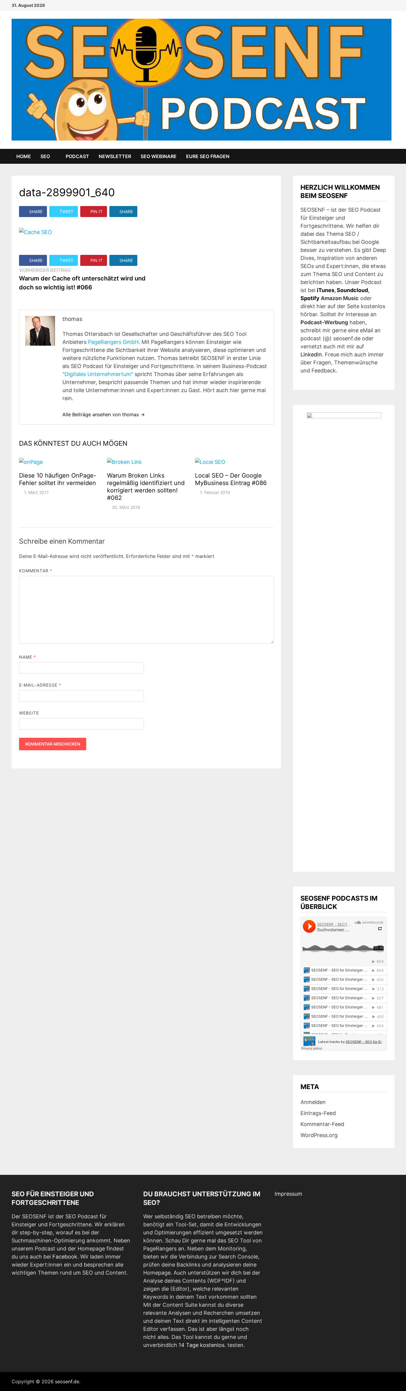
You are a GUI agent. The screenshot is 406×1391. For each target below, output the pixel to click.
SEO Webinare (159, 156)
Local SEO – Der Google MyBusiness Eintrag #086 (231, 479)
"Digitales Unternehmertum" (97, 374)
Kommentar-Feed (322, 1124)
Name (27, 656)
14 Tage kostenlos (201, 1345)
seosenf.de (67, 1381)
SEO (45, 156)
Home (23, 156)
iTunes (325, 290)
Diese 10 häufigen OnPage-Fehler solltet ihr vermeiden (57, 479)
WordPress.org (319, 1135)
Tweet (66, 211)
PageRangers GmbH (113, 342)
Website (29, 712)
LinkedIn (311, 354)
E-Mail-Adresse (40, 684)
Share (36, 211)
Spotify (310, 298)
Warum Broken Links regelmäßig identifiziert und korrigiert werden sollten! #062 (146, 486)
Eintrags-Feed (318, 1113)
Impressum (288, 1194)
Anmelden (313, 1102)
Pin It (96, 211)
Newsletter (115, 156)
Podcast (77, 156)
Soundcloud (352, 290)
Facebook (64, 1256)
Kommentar (35, 570)
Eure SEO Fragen (207, 156)
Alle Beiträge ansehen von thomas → (103, 414)
